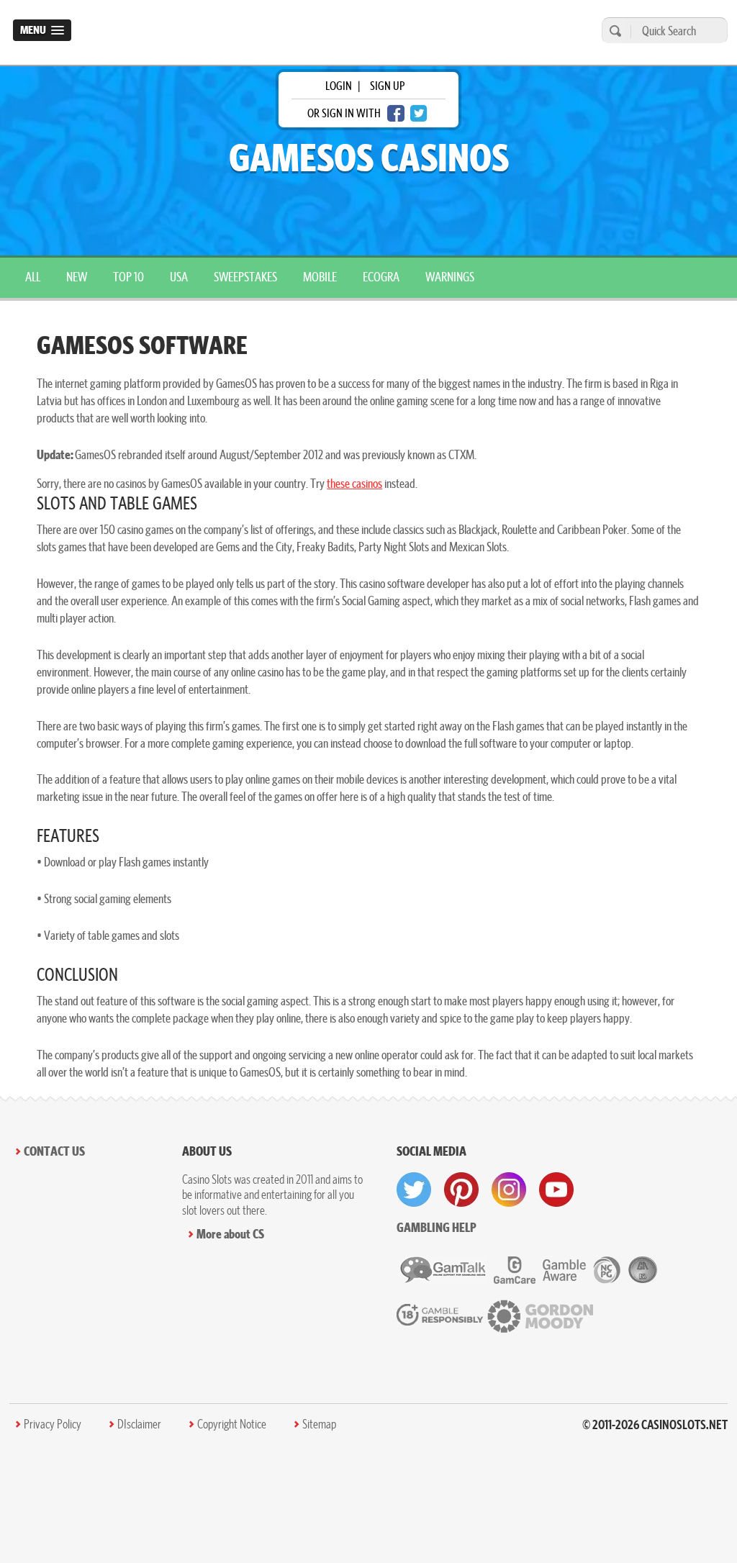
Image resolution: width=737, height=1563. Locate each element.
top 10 (128, 276)
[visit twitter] (414, 1189)
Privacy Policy (52, 1424)
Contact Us (54, 1151)
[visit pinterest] (461, 1189)
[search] (613, 30)
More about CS (230, 1233)
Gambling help (436, 1227)
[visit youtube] (556, 1189)
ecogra (381, 276)
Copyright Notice (231, 1424)
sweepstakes (245, 276)
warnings (449, 276)
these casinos (354, 483)
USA (179, 276)
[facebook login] (395, 113)
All (32, 276)
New (76, 276)
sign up (387, 85)
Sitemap (319, 1424)
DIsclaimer (139, 1424)
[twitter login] (419, 113)
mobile (320, 276)
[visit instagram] (509, 1189)
